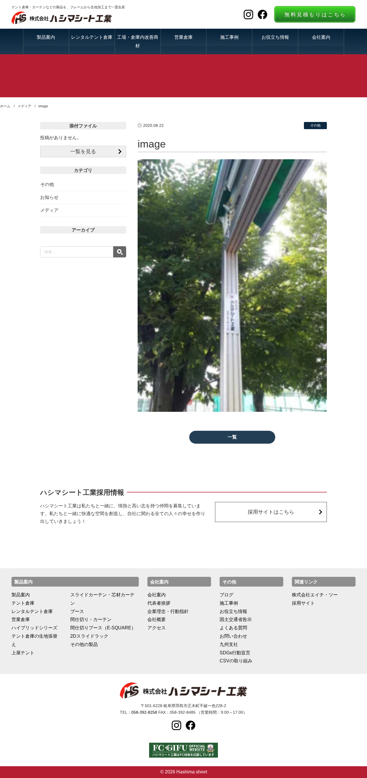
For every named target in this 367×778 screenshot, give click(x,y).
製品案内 (46, 37)
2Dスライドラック (89, 636)
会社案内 (321, 37)
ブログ (226, 594)
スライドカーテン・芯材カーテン (102, 599)
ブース (77, 611)
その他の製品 (84, 644)
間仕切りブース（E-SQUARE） (103, 627)
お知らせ (49, 197)
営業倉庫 (183, 37)
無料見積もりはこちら (315, 15)
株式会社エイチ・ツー (315, 594)
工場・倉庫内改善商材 (137, 41)
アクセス (156, 627)
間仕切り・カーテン (91, 619)
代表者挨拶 (158, 603)
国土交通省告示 (236, 619)
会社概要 (156, 619)
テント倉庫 (22, 603)
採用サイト (303, 603)
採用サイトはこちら (271, 512)
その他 (47, 184)
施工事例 (229, 37)
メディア (49, 210)
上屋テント (22, 652)
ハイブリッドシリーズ (34, 627)
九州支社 (229, 644)
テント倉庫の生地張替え (34, 640)
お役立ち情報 (275, 37)
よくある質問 (233, 627)
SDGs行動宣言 (235, 652)
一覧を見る (83, 151)
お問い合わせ (233, 636)
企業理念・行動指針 (168, 611)
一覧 (232, 436)
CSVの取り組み (236, 660)
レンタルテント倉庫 (91, 37)
